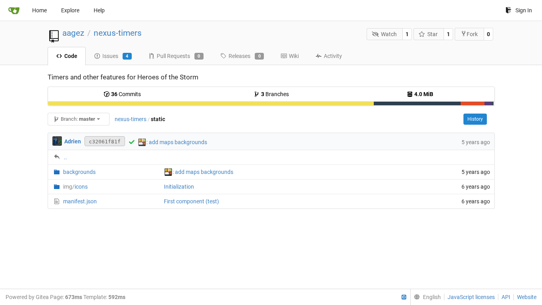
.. (65, 157)
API (506, 297)
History (475, 119)
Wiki (294, 56)
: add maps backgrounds (176, 142)
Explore (70, 10)
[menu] (425, 297)
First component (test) (191, 201)
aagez (73, 33)
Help (99, 10)
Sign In (523, 10)
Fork (472, 34)
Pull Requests (178, 56)
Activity (333, 56)
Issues (115, 56)
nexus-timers (118, 33)
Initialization (179, 186)
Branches (275, 94)
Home (39, 10)
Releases (245, 56)
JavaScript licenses (471, 297)
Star (432, 34)
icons (75, 186)
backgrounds (79, 172)
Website (526, 297)
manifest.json (80, 201)
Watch (389, 34)
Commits (126, 94)
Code (70, 56)
